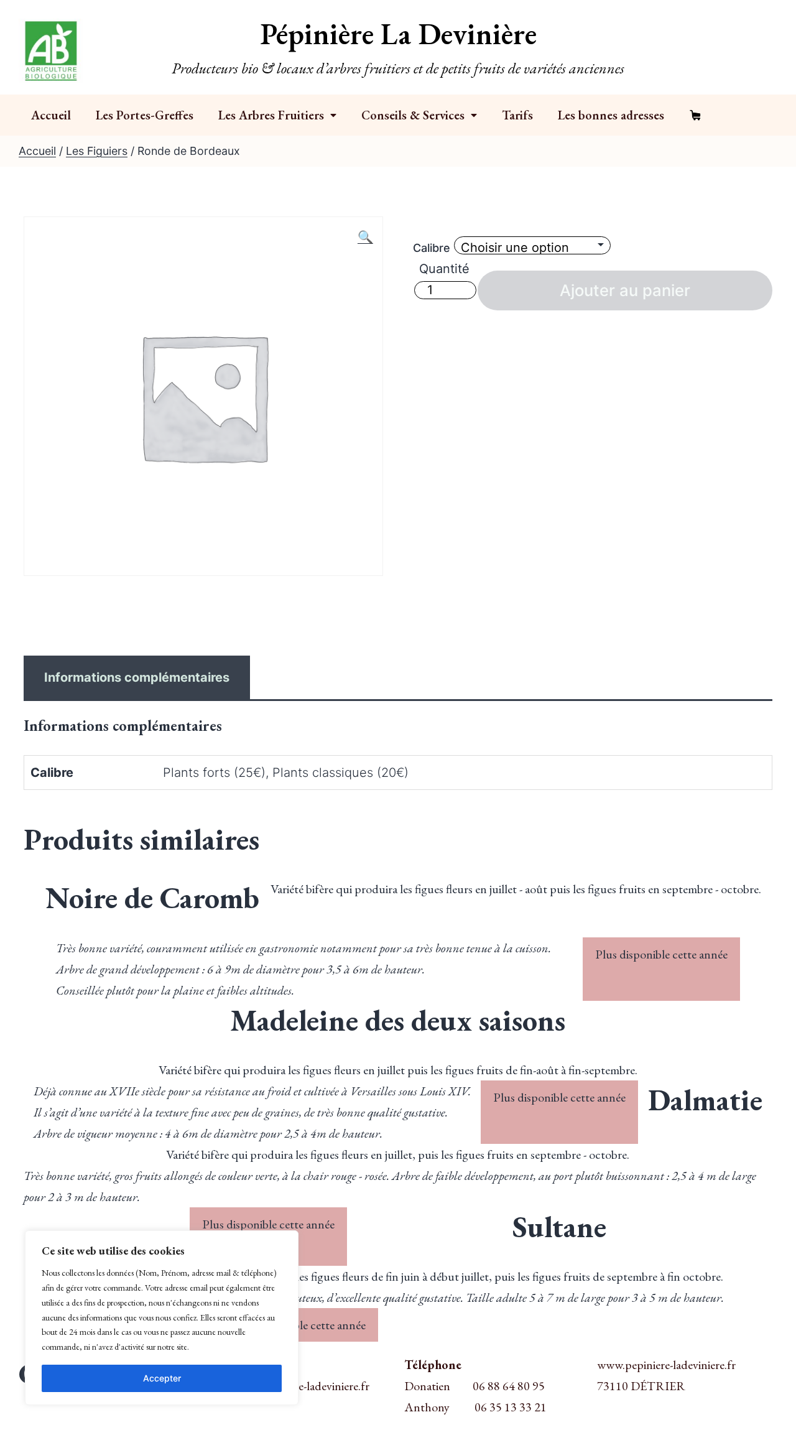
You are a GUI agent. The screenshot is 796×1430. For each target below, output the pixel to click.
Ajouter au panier (625, 290)
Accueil (51, 115)
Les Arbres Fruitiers (271, 115)
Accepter (162, 1378)
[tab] (137, 677)
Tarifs (517, 115)
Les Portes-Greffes (144, 115)
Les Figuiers (96, 150)
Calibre (431, 247)
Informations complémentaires (136, 677)
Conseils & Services (413, 115)
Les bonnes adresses (611, 115)
